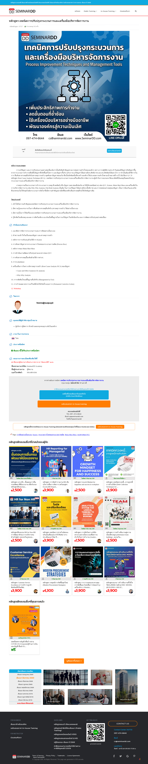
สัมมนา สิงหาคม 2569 (25, 677)
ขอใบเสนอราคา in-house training (74, 404)
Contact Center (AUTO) (123, 730)
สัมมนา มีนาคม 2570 (25, 700)
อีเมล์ (116, 738)
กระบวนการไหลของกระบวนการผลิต (51, 435)
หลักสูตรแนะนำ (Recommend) (66, 724)
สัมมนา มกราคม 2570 (25, 693)
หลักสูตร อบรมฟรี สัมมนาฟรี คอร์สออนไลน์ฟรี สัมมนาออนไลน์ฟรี (30, 3)
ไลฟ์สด (24, 478)
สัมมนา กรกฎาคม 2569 (25, 674)
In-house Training (108, 11)
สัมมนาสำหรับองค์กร (56, 3)
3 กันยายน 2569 (56, 478)
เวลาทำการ (118, 746)
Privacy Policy (50, 755)
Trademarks (61, 755)
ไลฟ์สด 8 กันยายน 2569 (87, 478)
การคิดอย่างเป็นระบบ (24, 435)
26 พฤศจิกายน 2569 (56, 528)
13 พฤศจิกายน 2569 (87, 579)
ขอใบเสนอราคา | (69, 3)
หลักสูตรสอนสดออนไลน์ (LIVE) (66, 738)
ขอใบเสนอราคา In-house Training (110, 427)
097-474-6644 (120, 733)
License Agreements (73, 755)
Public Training (90, 11)
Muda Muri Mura (70, 435)
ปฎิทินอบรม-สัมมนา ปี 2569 (64, 742)
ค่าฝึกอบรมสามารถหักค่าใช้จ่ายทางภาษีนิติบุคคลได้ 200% (74, 389)
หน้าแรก (77, 11)
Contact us (122, 724)
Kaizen (35, 435)
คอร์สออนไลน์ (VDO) (24, 638)
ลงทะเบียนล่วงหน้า (114, 150)
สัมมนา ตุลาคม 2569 (25, 684)
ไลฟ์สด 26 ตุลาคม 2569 (119, 528)
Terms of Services (38, 755)
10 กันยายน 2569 (24, 579)
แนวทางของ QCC (83, 435)
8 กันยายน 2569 (56, 579)
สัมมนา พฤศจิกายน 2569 (25, 687)
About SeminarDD (38, 757)
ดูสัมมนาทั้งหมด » (74, 660)
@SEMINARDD (95, 744)
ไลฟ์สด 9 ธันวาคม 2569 (87, 528)
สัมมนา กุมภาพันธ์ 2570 (25, 697)
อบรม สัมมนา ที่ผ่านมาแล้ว (25, 703)
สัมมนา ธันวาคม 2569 (25, 690)
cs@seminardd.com (122, 741)
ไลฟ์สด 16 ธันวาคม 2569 (24, 528)
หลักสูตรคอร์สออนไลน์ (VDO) (65, 734)
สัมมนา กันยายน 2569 (25, 681)
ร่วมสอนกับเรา (125, 11)
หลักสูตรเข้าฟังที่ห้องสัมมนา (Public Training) (67, 729)
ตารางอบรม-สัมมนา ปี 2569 (82, 3)
